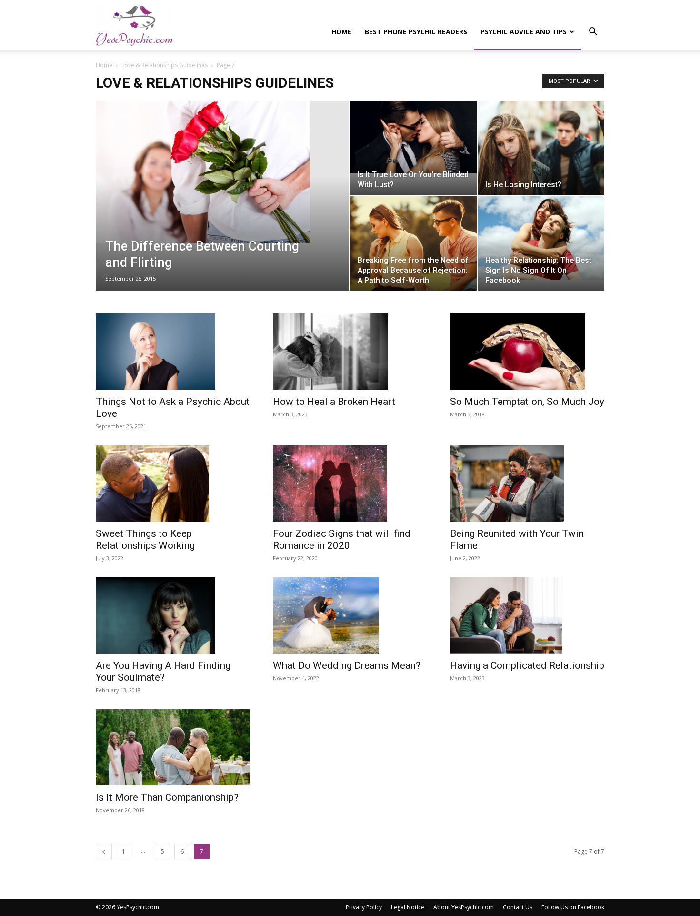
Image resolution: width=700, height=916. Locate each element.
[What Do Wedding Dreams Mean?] (350, 615)
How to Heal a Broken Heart (334, 401)
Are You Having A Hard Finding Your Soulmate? (163, 671)
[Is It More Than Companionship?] (173, 747)
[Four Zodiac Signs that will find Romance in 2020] (350, 483)
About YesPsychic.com (463, 907)
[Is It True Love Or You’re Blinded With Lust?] (413, 137)
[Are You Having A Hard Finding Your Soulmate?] (173, 615)
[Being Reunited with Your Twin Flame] (527, 483)
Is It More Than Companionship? (167, 797)
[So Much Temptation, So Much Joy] (527, 351)
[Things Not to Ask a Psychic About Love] (173, 351)
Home (341, 31)
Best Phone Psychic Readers (416, 31)
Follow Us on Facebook (572, 907)
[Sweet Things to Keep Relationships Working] (173, 483)
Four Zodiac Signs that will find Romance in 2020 (341, 539)
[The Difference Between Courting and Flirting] (222, 172)
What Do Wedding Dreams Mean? (346, 665)
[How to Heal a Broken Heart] (350, 351)
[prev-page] (104, 851)
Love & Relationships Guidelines (164, 65)
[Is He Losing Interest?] (541, 148)
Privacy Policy (364, 907)
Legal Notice (407, 907)
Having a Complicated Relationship (527, 665)
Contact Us (517, 907)
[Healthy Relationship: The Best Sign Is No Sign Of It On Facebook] (541, 238)
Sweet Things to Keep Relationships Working (145, 539)
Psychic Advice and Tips (523, 31)
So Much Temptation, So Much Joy (527, 401)
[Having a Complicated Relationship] (527, 615)
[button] (592, 32)
